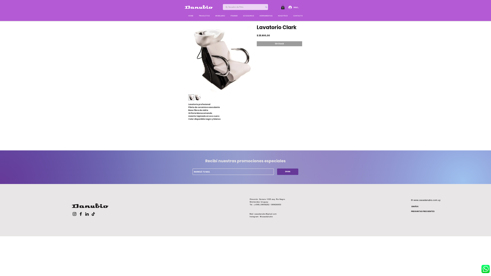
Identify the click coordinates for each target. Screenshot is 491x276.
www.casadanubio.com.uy (427, 200)
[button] (283, 7)
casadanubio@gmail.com (265, 214)
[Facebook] (80, 213)
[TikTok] (93, 213)
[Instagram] (74, 213)
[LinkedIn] (87, 213)
